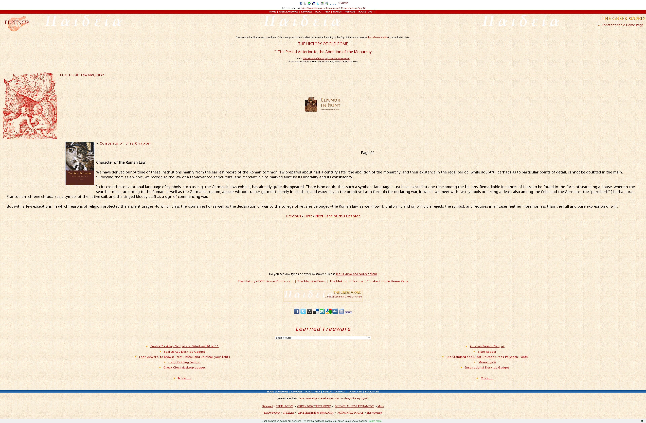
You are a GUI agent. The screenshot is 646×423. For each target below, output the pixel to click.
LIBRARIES (306, 11)
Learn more (375, 420)
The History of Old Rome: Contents (264, 281)
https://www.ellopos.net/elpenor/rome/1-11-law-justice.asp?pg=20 (333, 8)
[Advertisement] (374, 104)
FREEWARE (350, 11)
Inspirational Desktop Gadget (487, 367)
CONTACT (340, 391)
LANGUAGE (282, 391)
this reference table (378, 37)
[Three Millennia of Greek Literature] (623, 20)
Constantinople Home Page (623, 25)
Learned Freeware (323, 328)
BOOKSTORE (365, 11)
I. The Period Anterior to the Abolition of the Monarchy (323, 51)
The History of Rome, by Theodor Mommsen (326, 58)
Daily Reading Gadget (184, 362)
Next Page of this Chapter (337, 216)
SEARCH (337, 11)
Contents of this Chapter (126, 143)
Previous (293, 216)
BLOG (318, 11)
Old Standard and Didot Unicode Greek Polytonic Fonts (487, 357)
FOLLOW (343, 2)
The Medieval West (311, 281)
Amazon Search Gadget (487, 346)
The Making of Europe (346, 281)
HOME (273, 11)
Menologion (487, 362)
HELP (327, 11)
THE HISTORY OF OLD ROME (323, 43)
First (308, 216)
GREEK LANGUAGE (288, 11)
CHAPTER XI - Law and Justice (82, 75)
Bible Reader (487, 352)
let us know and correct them (356, 274)
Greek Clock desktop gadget (184, 367)
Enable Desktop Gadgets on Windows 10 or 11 (184, 346)
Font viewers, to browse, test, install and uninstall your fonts (184, 357)
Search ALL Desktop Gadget (184, 352)
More (184, 378)
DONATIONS (355, 391)
